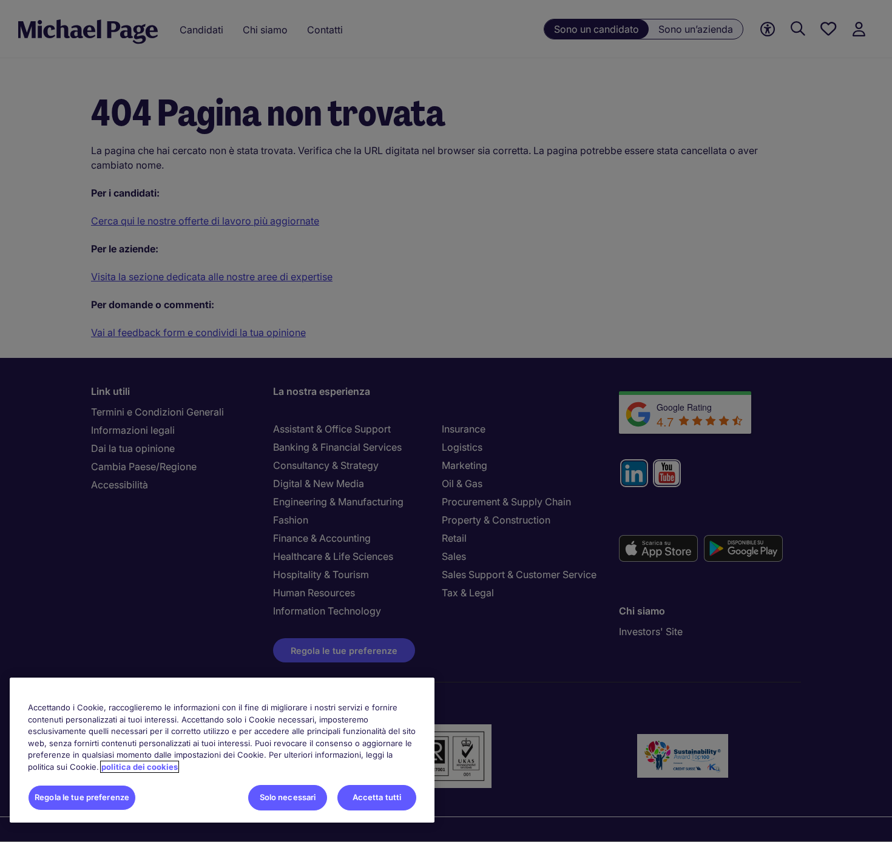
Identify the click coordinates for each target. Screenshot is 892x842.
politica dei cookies (139, 767)
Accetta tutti (377, 797)
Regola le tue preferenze (82, 797)
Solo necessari (288, 797)
